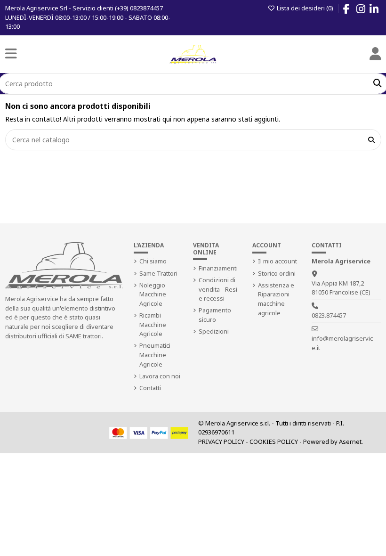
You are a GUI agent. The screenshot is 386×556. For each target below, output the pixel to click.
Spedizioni (214, 331)
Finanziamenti (218, 268)
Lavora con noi (159, 376)
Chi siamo (153, 261)
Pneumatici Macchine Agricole (154, 354)
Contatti (150, 388)
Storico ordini (277, 273)
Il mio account (277, 261)
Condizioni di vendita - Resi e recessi (218, 289)
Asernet (350, 441)
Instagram (365, 10)
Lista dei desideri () (304, 8)
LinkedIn (378, 10)
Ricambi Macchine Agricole (152, 324)
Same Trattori (158, 273)
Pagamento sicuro (215, 315)
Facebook (351, 10)
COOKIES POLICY (273, 441)
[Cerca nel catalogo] (371, 139)
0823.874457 (329, 315)
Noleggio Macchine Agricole (152, 294)
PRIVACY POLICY (221, 441)
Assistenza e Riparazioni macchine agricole (276, 299)
